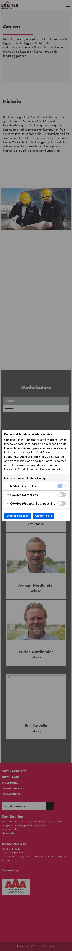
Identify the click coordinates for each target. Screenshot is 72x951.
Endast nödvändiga (17, 515)
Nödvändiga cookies (24, 486)
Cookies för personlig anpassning (32, 503)
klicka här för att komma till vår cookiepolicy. (34, 469)
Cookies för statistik (24, 495)
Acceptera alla (43, 515)
